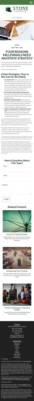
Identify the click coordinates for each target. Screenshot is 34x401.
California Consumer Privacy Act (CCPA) (10, 378)
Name (5, 166)
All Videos (17, 356)
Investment (17, 344)
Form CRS (6, 358)
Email (5, 175)
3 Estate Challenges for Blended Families (17, 309)
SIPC (26, 384)
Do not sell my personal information (23, 379)
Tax (17, 349)
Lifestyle (17, 352)
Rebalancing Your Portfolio (17, 271)
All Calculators (17, 357)
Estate (17, 346)
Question (5, 185)
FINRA (23, 384)
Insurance (17, 348)
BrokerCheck (28, 361)
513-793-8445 (18, 18)
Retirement (17, 343)
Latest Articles (17, 354)
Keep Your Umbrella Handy (17, 234)
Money (17, 351)
